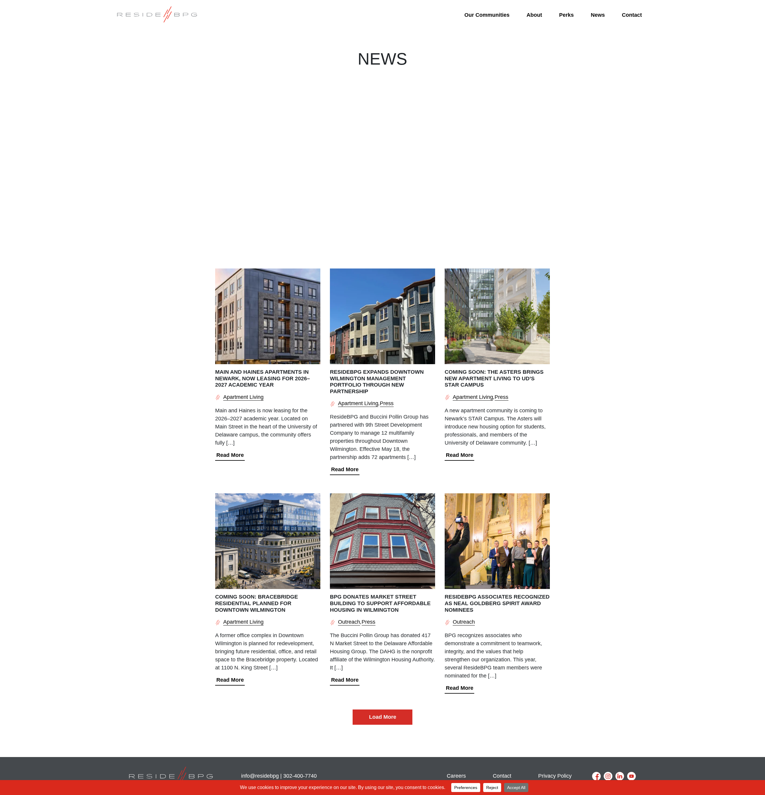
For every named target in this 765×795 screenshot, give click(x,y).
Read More (230, 455)
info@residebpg (260, 776)
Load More (382, 717)
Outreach (349, 622)
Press (387, 403)
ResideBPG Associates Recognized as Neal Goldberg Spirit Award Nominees (497, 603)
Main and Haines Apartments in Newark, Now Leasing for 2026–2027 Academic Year (262, 378)
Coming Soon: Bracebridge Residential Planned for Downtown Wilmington (256, 603)
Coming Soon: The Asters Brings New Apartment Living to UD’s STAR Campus (494, 378)
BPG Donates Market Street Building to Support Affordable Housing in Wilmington (380, 603)
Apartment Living (243, 397)
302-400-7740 (300, 776)
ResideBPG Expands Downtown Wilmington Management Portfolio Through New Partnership (377, 381)
